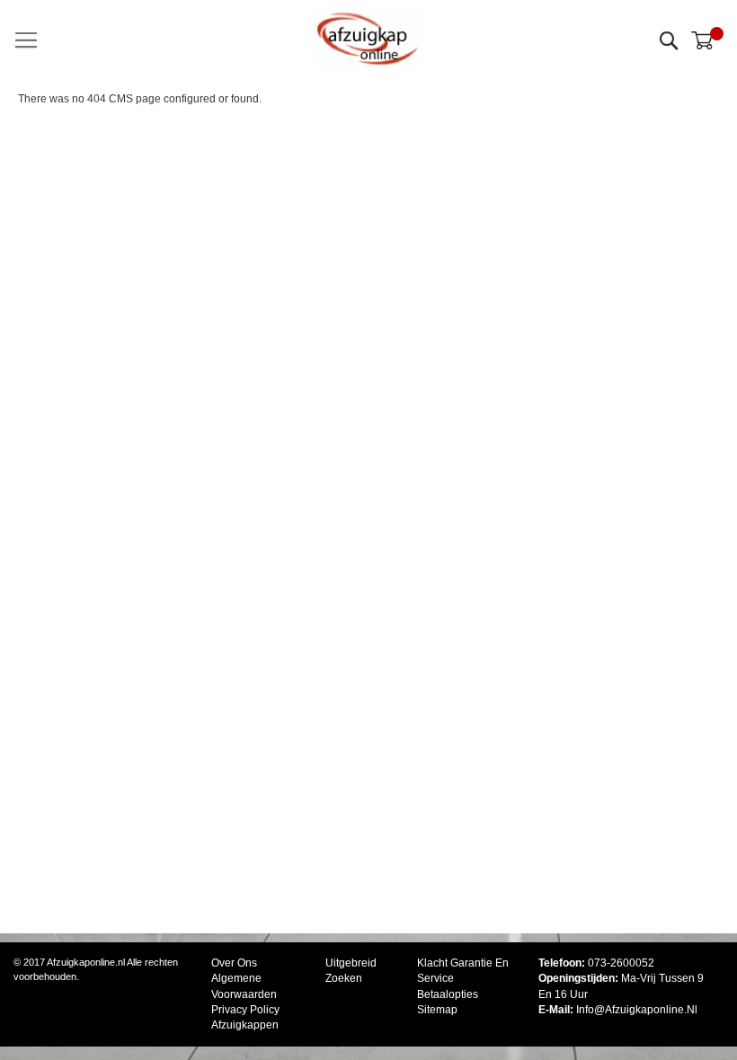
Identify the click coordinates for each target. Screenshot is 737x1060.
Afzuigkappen (245, 1025)
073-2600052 (621, 963)
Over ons (234, 963)
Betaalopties (447, 994)
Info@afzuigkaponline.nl (636, 1009)
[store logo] (368, 37)
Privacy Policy (245, 1009)
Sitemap (437, 1009)
